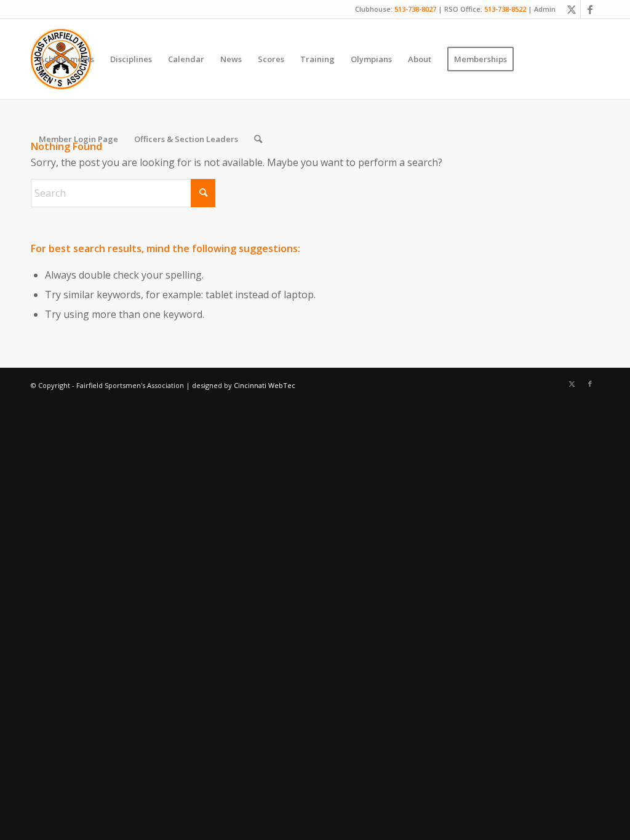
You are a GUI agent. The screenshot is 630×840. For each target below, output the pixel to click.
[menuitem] (66, 59)
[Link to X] (571, 9)
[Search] (258, 139)
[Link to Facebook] (590, 9)
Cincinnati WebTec (264, 385)
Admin (545, 9)
